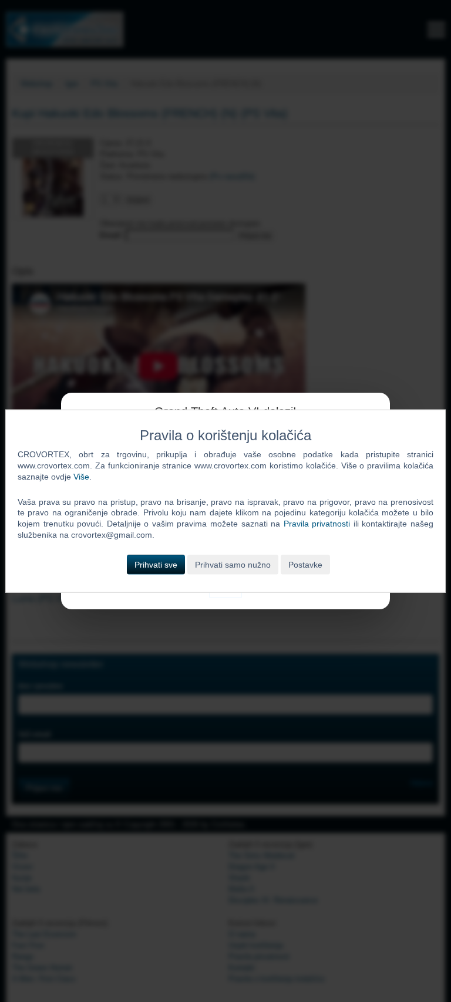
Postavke (305, 564)
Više (81, 476)
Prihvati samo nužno (233, 564)
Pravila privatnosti (317, 523)
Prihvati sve (155, 564)
